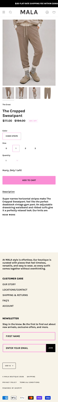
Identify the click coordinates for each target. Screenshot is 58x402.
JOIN (51, 348)
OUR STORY (9, 284)
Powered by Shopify (12, 388)
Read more (8, 215)
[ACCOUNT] (47, 12)
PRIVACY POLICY (9, 382)
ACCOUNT (8, 305)
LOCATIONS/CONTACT (14, 289)
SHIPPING (31, 377)
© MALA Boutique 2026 (13, 377)
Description (8, 191)
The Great (6, 104)
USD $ (8, 366)
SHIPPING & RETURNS (15, 295)
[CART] (54, 12)
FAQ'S (5, 300)
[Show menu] (4, 12)
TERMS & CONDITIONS (30, 382)
